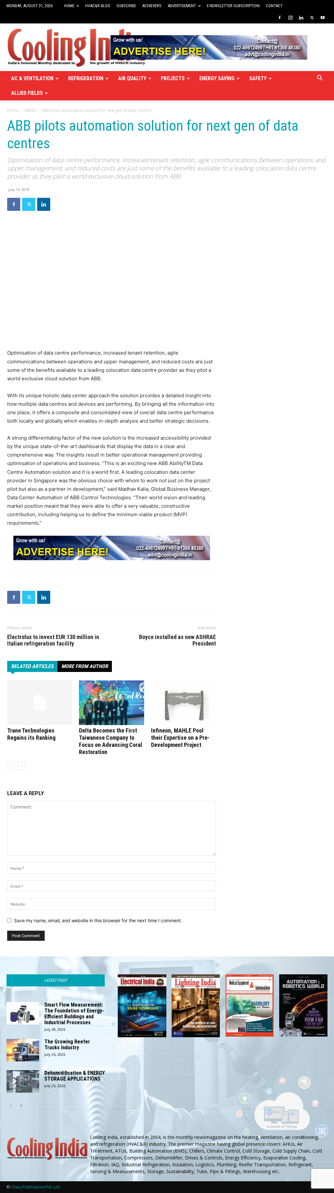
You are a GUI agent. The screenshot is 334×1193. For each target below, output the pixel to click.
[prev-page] (11, 766)
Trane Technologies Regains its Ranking (31, 734)
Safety (257, 78)
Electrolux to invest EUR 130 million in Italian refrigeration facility (53, 640)
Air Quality (132, 78)
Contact (274, 5)
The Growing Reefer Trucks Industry (67, 1045)
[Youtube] (322, 17)
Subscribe (126, 5)
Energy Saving (217, 78)
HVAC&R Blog (97, 5)
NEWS (30, 110)
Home (69, 5)
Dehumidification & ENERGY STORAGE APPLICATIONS (74, 1076)
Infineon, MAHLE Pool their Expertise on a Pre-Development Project (180, 737)
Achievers (151, 5)
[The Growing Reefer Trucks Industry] (23, 1050)
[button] (319, 79)
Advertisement (182, 5)
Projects (173, 78)
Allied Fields (27, 93)
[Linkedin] (301, 17)
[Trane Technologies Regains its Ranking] (39, 702)
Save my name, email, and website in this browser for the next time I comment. (98, 920)
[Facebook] (279, 17)
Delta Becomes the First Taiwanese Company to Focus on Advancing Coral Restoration (110, 741)
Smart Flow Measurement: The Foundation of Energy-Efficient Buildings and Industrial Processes (74, 1014)
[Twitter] (312, 17)
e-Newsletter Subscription (233, 5)
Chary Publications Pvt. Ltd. (35, 1187)
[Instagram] (290, 17)
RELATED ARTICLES (32, 666)
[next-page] (22, 766)
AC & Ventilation (32, 78)
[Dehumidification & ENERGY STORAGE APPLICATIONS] (23, 1081)
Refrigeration (85, 78)
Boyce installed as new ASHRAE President (177, 640)
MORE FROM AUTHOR (84, 666)
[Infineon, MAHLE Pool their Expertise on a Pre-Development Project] (183, 702)
